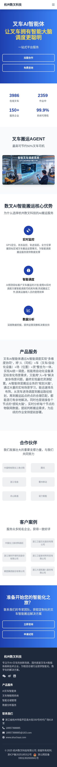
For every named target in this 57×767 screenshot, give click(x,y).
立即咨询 (28, 624)
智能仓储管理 (9, 700)
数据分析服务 (9, 705)
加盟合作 (28, 58)
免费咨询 (28, 68)
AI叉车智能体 (9, 691)
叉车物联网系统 (10, 695)
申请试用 (28, 634)
